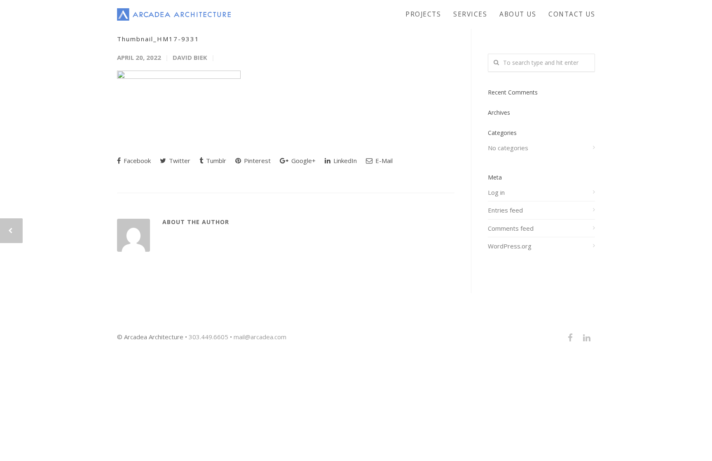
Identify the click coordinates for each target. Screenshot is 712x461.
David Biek (190, 57)
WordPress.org (510, 246)
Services (470, 14)
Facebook (136, 160)
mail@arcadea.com (260, 337)
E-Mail (383, 160)
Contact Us (571, 14)
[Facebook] (570, 337)
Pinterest (256, 160)
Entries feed (505, 210)
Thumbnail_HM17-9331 (158, 39)
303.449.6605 (208, 337)
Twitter (178, 160)
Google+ (303, 160)
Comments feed (511, 228)
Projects (423, 14)
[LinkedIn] (586, 337)
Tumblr (215, 160)
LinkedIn (344, 160)
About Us (517, 14)
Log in (496, 192)
